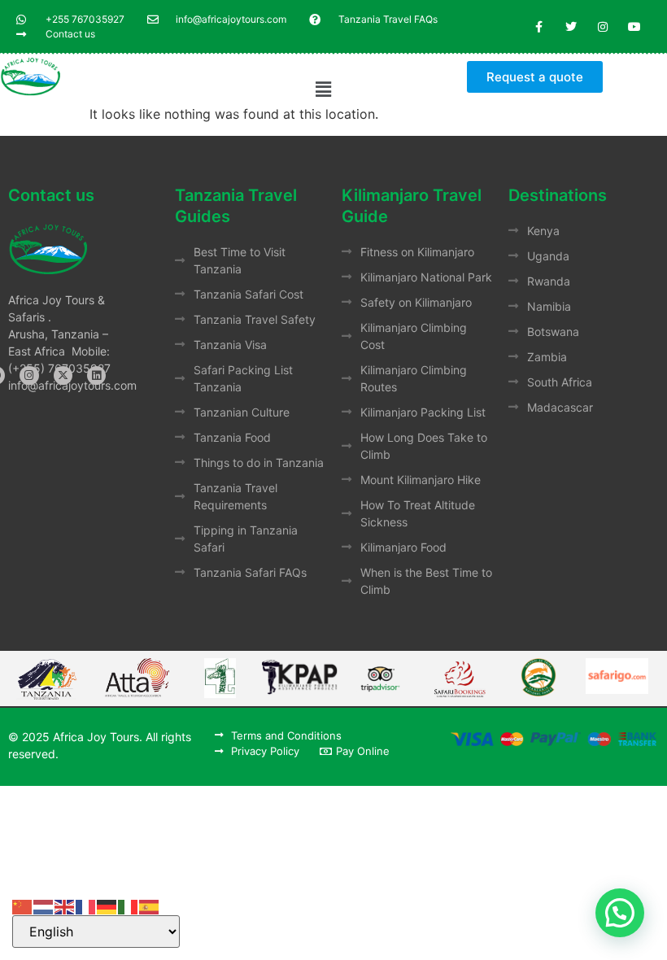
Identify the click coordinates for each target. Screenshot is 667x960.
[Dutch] (43, 905)
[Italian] (128, 905)
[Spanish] (149, 905)
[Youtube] (635, 26)
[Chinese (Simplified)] (22, 905)
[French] (86, 905)
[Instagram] (603, 26)
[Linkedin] (96, 375)
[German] (107, 905)
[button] (324, 89)
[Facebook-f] (539, 26)
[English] (65, 905)
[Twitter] (570, 26)
